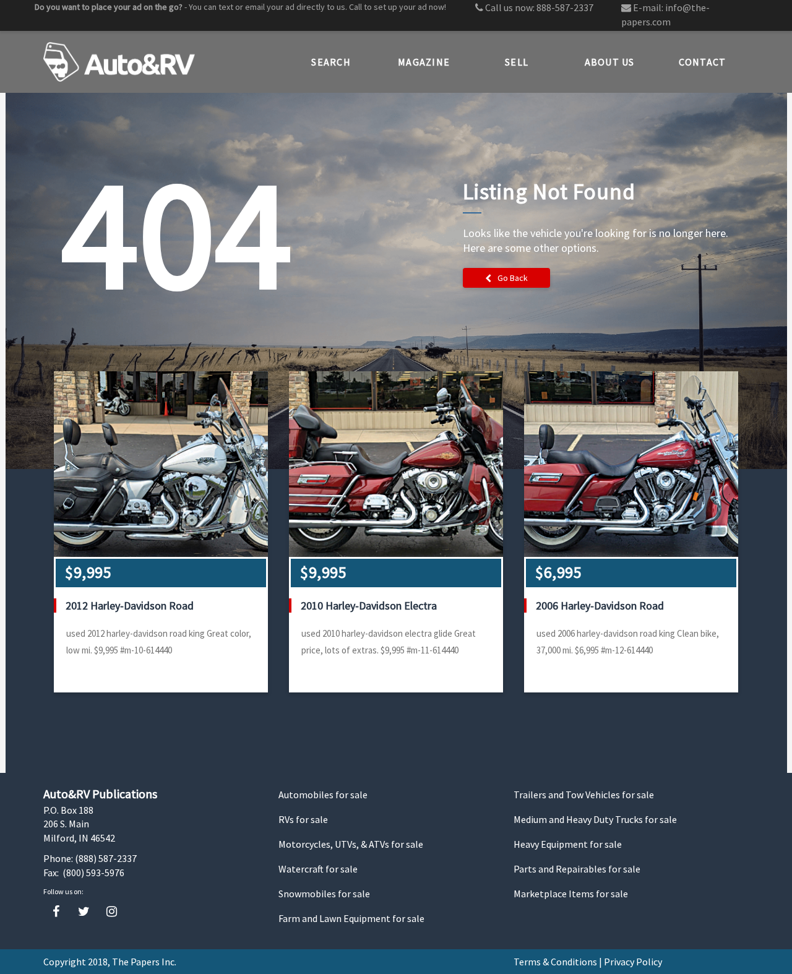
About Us (610, 62)
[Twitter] (84, 911)
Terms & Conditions (555, 961)
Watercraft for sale (318, 869)
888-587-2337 (564, 7)
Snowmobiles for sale (324, 893)
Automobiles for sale (323, 794)
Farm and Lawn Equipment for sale (351, 918)
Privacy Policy (633, 961)
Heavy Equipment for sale (568, 844)
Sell (516, 62)
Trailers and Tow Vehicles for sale (584, 794)
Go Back (512, 277)
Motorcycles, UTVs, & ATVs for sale (350, 844)
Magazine (424, 62)
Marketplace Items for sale (571, 893)
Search (331, 62)
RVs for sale (303, 819)
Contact (702, 62)
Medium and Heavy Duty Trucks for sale (595, 819)
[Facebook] (56, 911)
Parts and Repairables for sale (577, 869)
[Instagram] (111, 911)
